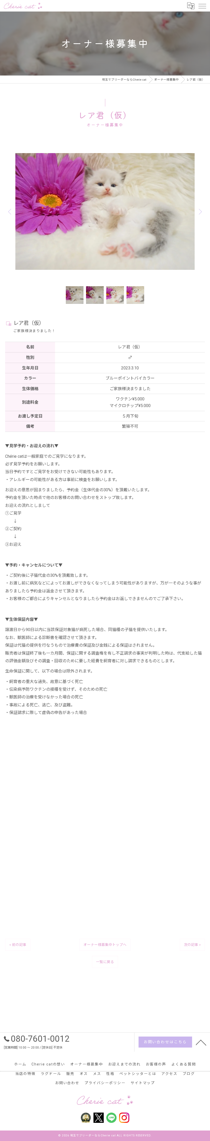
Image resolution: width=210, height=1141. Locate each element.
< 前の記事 (17, 945)
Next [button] (199, 211)
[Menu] (202, 5)
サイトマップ (143, 1083)
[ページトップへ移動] (201, 1042)
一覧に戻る (105, 962)
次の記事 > (192, 945)
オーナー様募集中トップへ (105, 945)
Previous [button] (10, 211)
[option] (105, 211)
